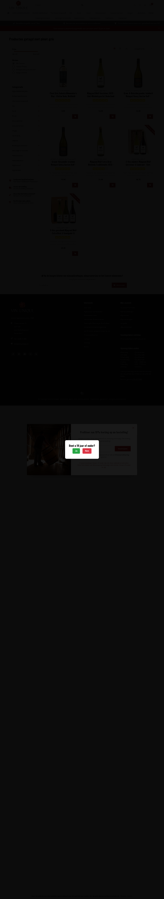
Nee (87, 451)
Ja (76, 451)
